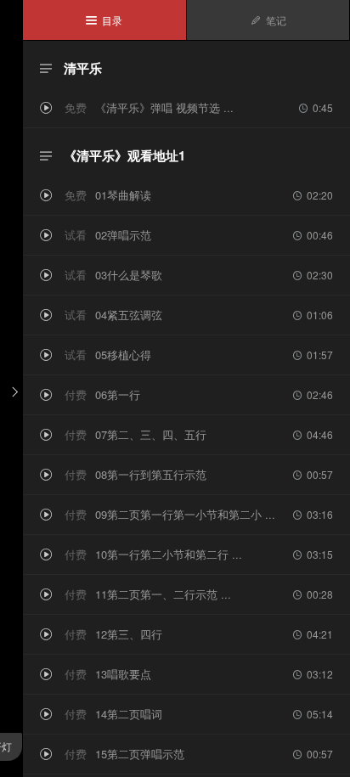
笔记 (268, 20)
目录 (104, 20)
